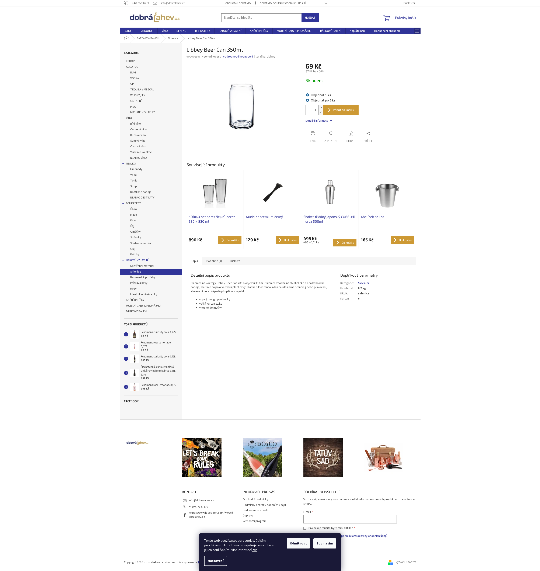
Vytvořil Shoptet (406, 562)
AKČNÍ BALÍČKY (135, 300)
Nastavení (215, 560)
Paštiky (134, 254)
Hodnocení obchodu (255, 510)
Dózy (133, 289)
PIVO (133, 107)
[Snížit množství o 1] (320, 112)
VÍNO (129, 118)
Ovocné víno (138, 146)
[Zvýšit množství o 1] (320, 107)
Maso (133, 215)
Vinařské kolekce (141, 152)
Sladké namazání (140, 243)
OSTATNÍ (136, 101)
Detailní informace (317, 121)
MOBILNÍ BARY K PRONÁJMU (143, 306)
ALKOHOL (132, 67)
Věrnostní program (254, 521)
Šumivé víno (138, 141)
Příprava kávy (138, 283)
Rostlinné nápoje (140, 192)
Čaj (132, 226)
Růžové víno (138, 135)
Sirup (133, 186)
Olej (132, 249)
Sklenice (135, 272)
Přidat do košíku (343, 109)
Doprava (248, 515)
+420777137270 (198, 507)
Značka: (265, 57)
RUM (133, 72)
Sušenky (135, 237)
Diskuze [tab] (235, 261)
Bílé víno (135, 124)
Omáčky (135, 232)
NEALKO (131, 164)
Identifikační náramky (143, 294)
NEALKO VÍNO (138, 158)
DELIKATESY (133, 203)
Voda (133, 175)
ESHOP (130, 61)
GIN (132, 84)
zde (254, 550)
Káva (133, 220)
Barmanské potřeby (143, 277)
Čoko (133, 209)
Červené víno (138, 129)
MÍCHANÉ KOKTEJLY (142, 112)
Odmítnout (298, 543)
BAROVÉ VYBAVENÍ (137, 260)
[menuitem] (128, 31)
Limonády (136, 169)
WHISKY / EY (137, 95)
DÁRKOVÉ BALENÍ (136, 311)
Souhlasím (325, 543)
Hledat (310, 17)
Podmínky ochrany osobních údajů (283, 3)
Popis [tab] (194, 261)
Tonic (133, 181)
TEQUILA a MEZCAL (142, 89)
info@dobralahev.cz (201, 500)
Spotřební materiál (142, 266)
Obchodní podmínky (238, 3)
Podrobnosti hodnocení (238, 57)
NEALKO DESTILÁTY (142, 197)
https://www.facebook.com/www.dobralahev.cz (211, 515)
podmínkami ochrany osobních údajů (364, 536)
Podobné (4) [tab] (214, 261)
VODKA (134, 78)
